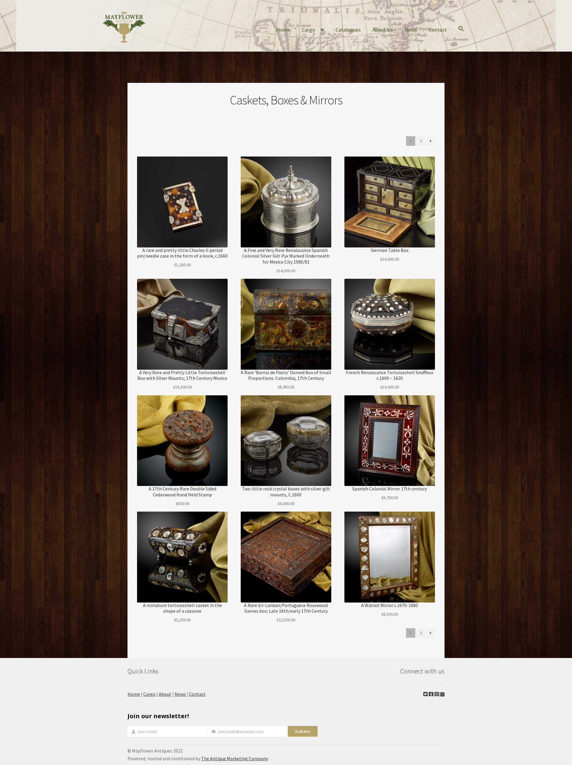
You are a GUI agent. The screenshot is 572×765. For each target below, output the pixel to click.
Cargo (308, 29)
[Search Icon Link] (461, 33)
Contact (438, 29)
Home (283, 29)
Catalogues (348, 29)
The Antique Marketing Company (234, 758)
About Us (382, 29)
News (411, 29)
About (165, 694)
